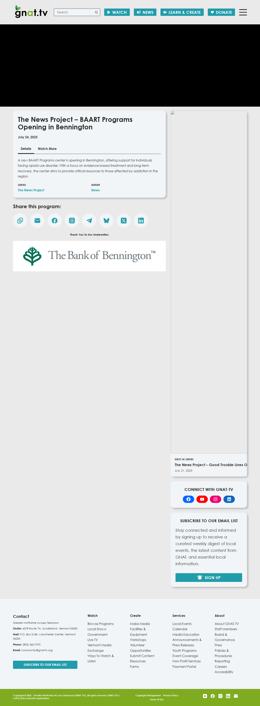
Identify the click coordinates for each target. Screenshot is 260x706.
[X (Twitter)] (124, 220)
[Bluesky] (106, 220)
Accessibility (224, 672)
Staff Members (226, 629)
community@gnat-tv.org (37, 650)
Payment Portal (184, 667)
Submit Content (142, 656)
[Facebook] (55, 220)
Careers (221, 667)
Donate (224, 12)
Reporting (222, 661)
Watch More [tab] (47, 149)
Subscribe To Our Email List (45, 664)
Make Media (140, 624)
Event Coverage (185, 656)
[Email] (37, 220)
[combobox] (73, 12)
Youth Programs (184, 651)
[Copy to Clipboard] (20, 220)
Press (218, 645)
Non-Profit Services (186, 661)
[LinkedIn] (141, 220)
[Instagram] (220, 696)
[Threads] (72, 220)
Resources (138, 661)
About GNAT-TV (227, 624)
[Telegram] (89, 220)
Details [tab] (26, 149)
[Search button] (96, 12)
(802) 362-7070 (31, 644)
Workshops (138, 640)
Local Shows (97, 629)
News (148, 12)
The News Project (31, 190)
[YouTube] (205, 696)
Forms (134, 667)
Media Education (185, 634)
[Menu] (243, 12)
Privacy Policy (170, 695)
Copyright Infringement (148, 695)
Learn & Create (185, 12)
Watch (119, 12)
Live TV (93, 640)
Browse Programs (101, 624)
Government (97, 634)
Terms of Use (157, 699)
